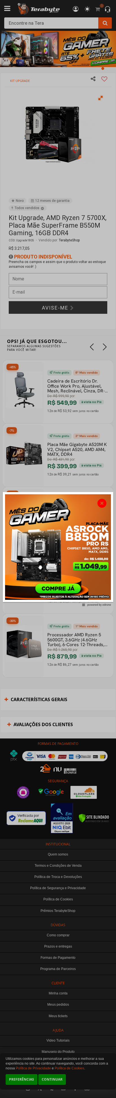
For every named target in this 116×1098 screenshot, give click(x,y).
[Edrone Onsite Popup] (58, 549)
